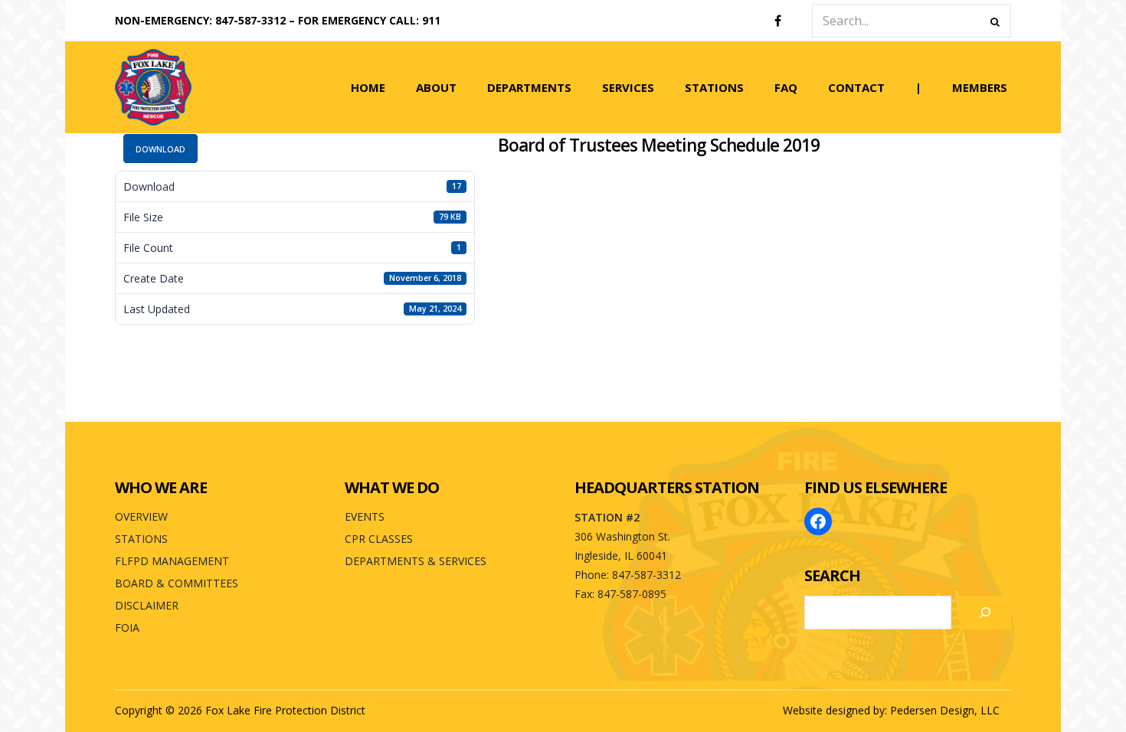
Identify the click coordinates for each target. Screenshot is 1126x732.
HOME (368, 87)
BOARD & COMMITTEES (176, 583)
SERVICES (628, 87)
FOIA (127, 627)
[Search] (985, 612)
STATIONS (714, 87)
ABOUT (436, 87)
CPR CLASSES (379, 538)
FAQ (785, 87)
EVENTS (365, 516)
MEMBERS (979, 87)
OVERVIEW (141, 516)
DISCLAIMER (146, 605)
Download (160, 149)
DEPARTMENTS (529, 87)
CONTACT (856, 87)
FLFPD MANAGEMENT (172, 561)
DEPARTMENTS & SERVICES (415, 561)
